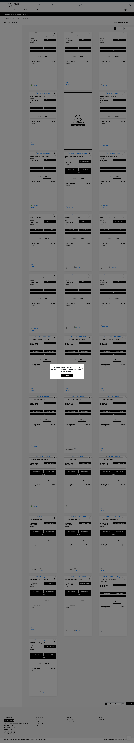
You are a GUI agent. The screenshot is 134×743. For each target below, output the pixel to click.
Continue (67, 375)
